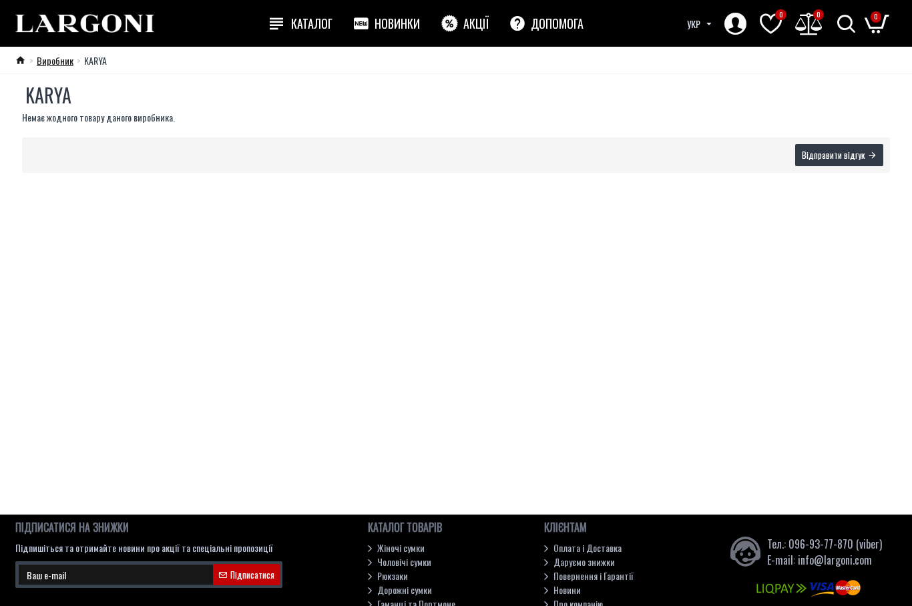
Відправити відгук (833, 155)
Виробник (55, 60)
